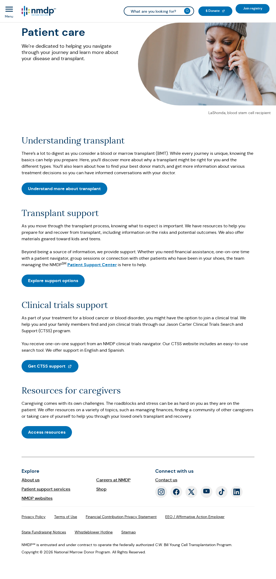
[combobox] (159, 11)
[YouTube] (206, 492)
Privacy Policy (34, 516)
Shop (101, 489)
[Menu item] (38, 11)
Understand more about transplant (64, 188)
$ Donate (219, 10)
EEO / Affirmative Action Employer (195, 516)
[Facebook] (176, 492)
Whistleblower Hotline (94, 532)
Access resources (46, 432)
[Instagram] (161, 492)
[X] (191, 492)
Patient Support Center (92, 265)
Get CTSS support (53, 366)
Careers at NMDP (113, 480)
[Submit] (187, 11)
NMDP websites (37, 498)
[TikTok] (221, 492)
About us (31, 480)
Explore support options (53, 280)
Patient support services (46, 489)
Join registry (256, 8)
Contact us (166, 480)
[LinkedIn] (237, 492)
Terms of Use (65, 516)
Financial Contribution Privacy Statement (121, 516)
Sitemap (128, 532)
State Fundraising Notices (44, 532)
